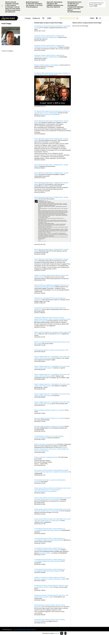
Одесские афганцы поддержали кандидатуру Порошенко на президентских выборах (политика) (51, 285)
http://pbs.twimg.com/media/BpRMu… (50, 114)
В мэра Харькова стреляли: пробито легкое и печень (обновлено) (49, 605)
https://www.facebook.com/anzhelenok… (45, 491)
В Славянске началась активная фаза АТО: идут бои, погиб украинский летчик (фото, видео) (51, 586)
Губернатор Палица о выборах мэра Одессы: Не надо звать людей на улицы (51, 276)
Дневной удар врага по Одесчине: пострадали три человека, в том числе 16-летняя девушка (34, 4)
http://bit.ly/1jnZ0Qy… (45, 553)
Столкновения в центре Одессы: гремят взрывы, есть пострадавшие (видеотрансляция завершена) (49, 529)
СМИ (49, 18)
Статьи (28, 18)
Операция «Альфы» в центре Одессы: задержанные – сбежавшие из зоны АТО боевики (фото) (49, 36)
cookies (57, 633)
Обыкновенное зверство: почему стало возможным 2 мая (51, 350)
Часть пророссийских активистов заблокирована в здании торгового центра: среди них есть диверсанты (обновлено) (51, 471)
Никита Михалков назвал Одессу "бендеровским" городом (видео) (51, 121)
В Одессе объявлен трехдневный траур (45, 444)
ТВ (43, 18)
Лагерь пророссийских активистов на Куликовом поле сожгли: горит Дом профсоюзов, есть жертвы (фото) (52, 488)
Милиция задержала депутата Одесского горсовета (49, 410)
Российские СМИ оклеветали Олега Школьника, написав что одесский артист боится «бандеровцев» (52, 74)
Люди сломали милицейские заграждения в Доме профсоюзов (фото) (52, 333)
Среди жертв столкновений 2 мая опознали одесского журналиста (50, 298)
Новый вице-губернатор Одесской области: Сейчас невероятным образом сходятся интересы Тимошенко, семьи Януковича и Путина (52, 319)
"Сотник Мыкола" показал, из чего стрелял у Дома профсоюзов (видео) (48, 436)
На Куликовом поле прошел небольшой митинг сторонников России (52, 26)
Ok (61, 633)
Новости (36, 18)
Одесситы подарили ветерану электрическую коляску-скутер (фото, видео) (52, 342)
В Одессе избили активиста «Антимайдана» (46, 65)
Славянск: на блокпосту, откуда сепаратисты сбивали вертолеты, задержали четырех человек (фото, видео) (50, 578)
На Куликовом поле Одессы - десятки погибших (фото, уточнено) (50, 480)
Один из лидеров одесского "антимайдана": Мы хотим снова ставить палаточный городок (52, 357)
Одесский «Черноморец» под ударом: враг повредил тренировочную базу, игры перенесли (55, 4)
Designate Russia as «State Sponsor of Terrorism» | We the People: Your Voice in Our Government (51, 449)
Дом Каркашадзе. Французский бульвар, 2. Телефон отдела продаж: (96, 4)
